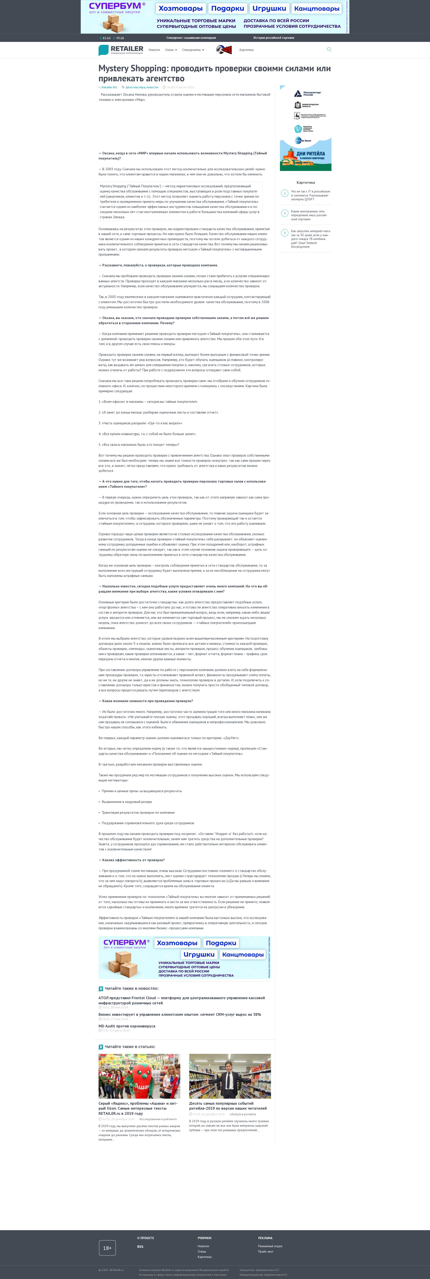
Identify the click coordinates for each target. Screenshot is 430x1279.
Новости (154, 50)
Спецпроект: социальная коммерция (191, 38)
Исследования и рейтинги (158, 1119)
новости (152, 87)
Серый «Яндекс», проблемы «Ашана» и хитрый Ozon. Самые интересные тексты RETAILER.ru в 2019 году (138, 1108)
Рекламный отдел (270, 1246)
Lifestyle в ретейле (243, 1114)
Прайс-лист (265, 1251)
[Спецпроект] (224, 47)
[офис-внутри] (185, 938)
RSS (140, 1246)
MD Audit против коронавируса (127, 1026)
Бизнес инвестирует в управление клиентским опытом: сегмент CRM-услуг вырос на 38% (180, 1014)
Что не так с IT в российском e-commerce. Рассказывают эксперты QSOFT (310, 195)
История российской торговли (274, 38)
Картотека (247, 50)
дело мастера (135, 87)
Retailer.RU (109, 87)
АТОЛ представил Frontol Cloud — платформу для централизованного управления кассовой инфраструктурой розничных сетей (182, 1000)
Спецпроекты (191, 50)
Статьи (169, 50)
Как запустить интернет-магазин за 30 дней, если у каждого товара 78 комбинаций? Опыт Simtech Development (311, 239)
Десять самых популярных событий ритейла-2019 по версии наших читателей (228, 1106)
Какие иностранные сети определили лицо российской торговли (309, 215)
